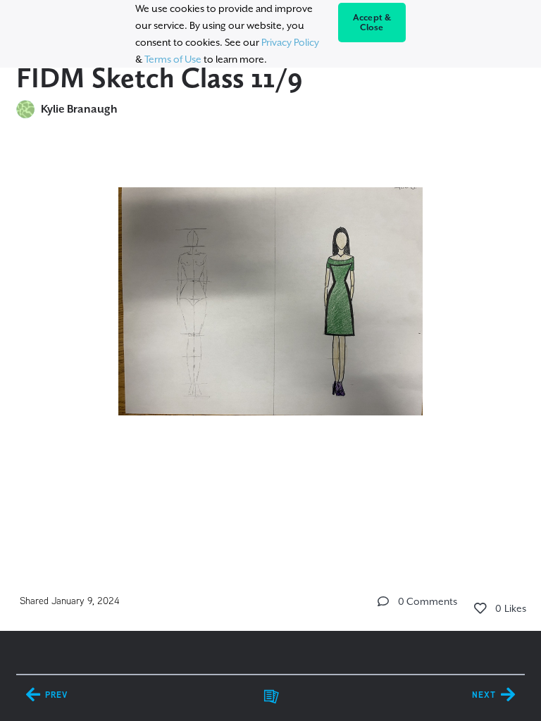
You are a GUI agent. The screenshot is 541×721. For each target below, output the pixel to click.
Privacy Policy (290, 42)
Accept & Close (372, 22)
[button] (383, 601)
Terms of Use (172, 59)
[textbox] (270, 316)
